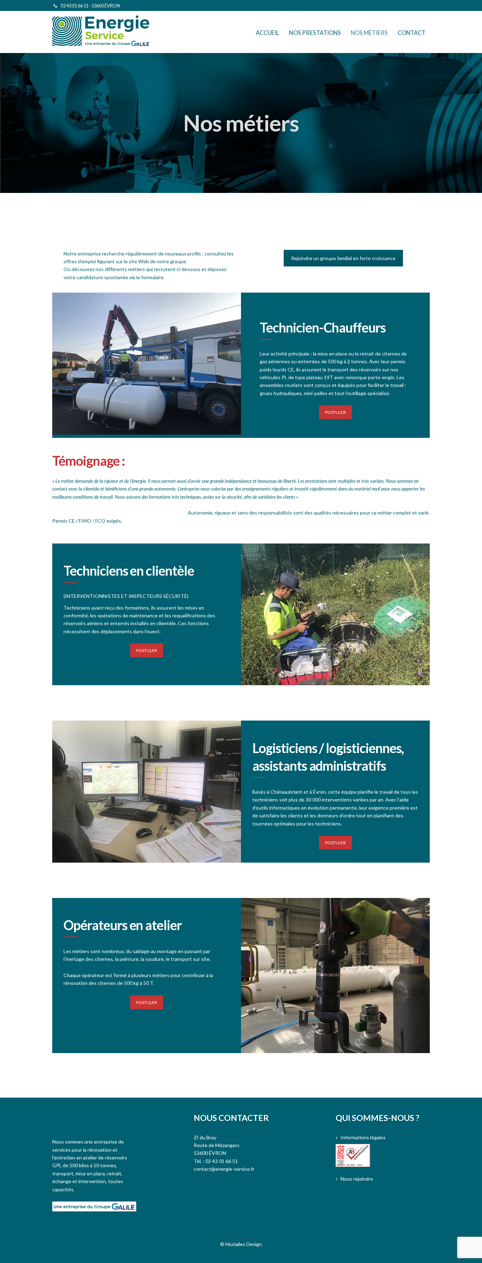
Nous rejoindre (357, 1179)
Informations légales (363, 1137)
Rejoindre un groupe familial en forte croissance (343, 258)
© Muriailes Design (241, 1244)
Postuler (335, 412)
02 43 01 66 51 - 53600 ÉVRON (90, 5)
